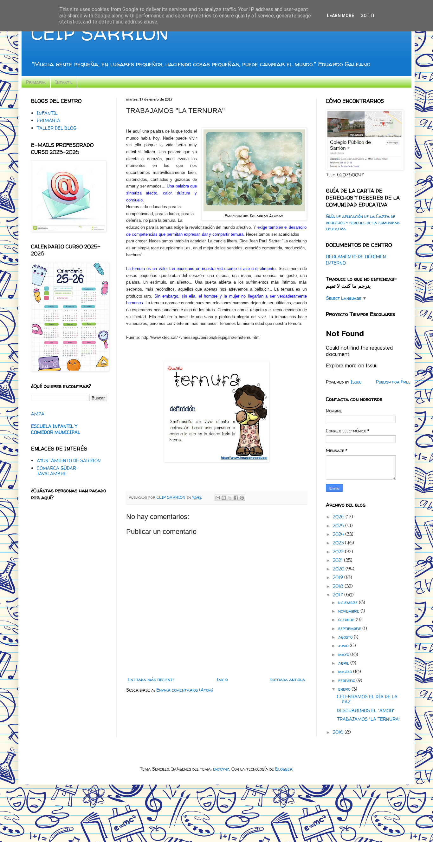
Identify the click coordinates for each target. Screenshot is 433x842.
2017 (338, 595)
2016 (339, 732)
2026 (339, 517)
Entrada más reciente (151, 679)
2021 (338, 560)
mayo (344, 654)
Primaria (36, 82)
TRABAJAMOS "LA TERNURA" (368, 719)
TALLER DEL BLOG (56, 128)
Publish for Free (393, 382)
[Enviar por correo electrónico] (218, 498)
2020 (339, 569)
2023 (339, 543)
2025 (339, 526)
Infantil (63, 82)
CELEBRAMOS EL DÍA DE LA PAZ (367, 699)
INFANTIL (47, 113)
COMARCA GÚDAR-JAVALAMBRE (58, 471)
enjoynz (221, 769)
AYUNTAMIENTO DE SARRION (69, 460)
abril (344, 663)
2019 (338, 577)
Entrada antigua (287, 679)
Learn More (340, 15)
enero (345, 689)
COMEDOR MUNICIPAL (55, 432)
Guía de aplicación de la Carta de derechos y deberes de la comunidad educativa (362, 222)
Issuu (356, 382)
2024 (339, 534)
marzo (345, 671)
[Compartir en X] (230, 498)
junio (344, 645)
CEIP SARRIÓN (100, 33)
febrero (347, 680)
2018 (339, 586)
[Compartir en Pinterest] (242, 498)
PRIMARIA (48, 120)
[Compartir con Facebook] (236, 498)
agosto (346, 637)
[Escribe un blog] (224, 498)
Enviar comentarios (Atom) (184, 690)
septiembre (350, 628)
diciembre (348, 602)
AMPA (37, 414)
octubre (347, 619)
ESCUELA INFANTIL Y (54, 426)
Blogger (284, 769)
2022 (339, 552)
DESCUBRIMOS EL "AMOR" (366, 710)
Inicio (222, 679)
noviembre (349, 611)
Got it (367, 15)
